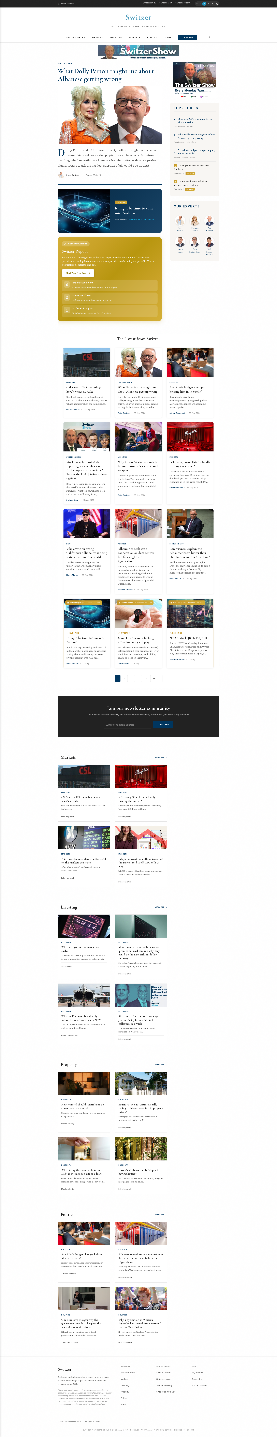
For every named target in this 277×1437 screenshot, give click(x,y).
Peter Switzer (72, 175)
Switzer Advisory (182, 3)
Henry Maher (72, 575)
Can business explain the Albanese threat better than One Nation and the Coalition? (190, 553)
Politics (152, 37)
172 (145, 678)
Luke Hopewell (72, 409)
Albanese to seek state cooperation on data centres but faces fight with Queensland (141, 1258)
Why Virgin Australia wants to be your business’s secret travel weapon (138, 466)
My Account (197, 1372)
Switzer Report (165, 3)
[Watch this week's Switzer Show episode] (194, 80)
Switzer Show (73, 457)
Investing (116, 37)
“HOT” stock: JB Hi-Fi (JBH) (188, 638)
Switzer (138, 17)
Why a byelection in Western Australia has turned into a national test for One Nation (139, 1323)
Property (134, 37)
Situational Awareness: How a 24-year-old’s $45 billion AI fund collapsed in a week (138, 1019)
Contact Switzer (199, 1385)
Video (167, 37)
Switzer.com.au (149, 3)
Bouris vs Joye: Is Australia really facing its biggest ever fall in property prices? (141, 1108)
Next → (156, 678)
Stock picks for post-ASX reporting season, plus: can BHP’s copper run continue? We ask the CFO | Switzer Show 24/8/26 (86, 470)
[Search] (208, 37)
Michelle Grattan (125, 589)
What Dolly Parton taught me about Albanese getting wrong (106, 75)
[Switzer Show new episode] (138, 52)
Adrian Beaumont (177, 413)
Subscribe (187, 37)
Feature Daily (125, 383)
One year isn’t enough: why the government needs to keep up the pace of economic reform (81, 1323)
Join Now (163, 724)
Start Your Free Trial (76, 273)
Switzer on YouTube (166, 1392)
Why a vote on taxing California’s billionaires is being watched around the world (86, 553)
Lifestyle (123, 457)
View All (161, 757)
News (69, 544)
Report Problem (67, 4)
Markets (97, 37)
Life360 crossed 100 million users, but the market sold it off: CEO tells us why (140, 862)
